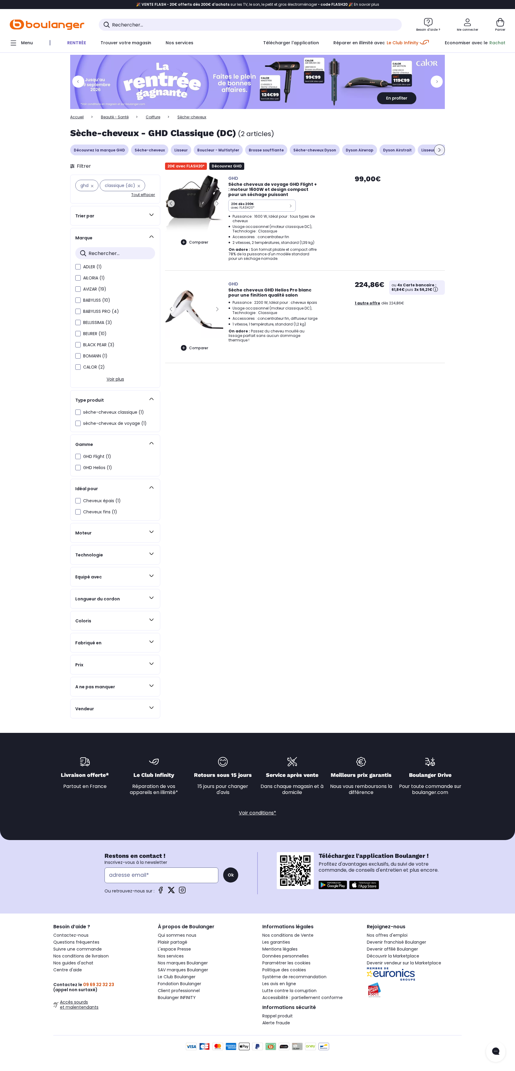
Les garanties (276, 942)
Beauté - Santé (115, 117)
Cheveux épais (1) (102, 501)
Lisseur (181, 150)
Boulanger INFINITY (177, 998)
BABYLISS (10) (96, 300)
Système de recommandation (294, 977)
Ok (231, 875)
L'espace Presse (174, 949)
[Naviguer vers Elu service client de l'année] (414, 990)
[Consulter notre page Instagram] (182, 892)
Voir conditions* (257, 812)
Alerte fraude (276, 1023)
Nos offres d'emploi (387, 935)
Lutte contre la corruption (289, 991)
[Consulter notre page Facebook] (160, 892)
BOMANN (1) (95, 356)
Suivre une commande (77, 949)
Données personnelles (285, 956)
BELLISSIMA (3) (97, 322)
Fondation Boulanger (179, 984)
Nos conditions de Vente (288, 935)
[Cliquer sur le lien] (257, 82)
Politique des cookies (284, 970)
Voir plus (115, 379)
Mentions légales (280, 949)
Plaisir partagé (172, 942)
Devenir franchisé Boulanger (396, 942)
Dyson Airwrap (359, 150)
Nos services (171, 956)
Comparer (198, 242)
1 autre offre (367, 303)
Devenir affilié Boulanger (392, 949)
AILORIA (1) (94, 278)
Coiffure (153, 117)
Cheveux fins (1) (100, 512)
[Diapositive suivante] (439, 150)
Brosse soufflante (266, 150)
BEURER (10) (95, 334)
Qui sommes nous (177, 935)
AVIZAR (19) (94, 289)
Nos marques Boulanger (183, 963)
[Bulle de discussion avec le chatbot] (495, 1051)
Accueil (77, 117)
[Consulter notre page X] (171, 892)
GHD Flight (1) (97, 456)
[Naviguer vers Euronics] (414, 974)
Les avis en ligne (279, 984)
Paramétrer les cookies (286, 963)
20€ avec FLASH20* (185, 166)
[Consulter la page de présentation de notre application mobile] (333, 885)
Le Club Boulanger (176, 977)
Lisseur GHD (432, 150)
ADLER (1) (92, 267)
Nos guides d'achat (73, 963)
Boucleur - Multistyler (218, 150)
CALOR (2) (94, 367)
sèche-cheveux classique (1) (113, 412)
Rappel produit (277, 1016)
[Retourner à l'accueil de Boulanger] (47, 25)
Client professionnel (179, 991)
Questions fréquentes (76, 942)
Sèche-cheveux (150, 150)
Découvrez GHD (227, 166)
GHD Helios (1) (97, 468)
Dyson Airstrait (397, 150)
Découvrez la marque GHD (99, 150)
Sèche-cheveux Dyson (314, 150)
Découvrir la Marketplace (393, 956)
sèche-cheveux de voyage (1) (115, 423)
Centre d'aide (67, 970)
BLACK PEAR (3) (98, 345)
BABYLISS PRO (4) (101, 311)
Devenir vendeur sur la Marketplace (404, 963)
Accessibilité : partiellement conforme (302, 998)
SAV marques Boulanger (183, 970)
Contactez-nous (71, 935)
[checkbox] (78, 266)
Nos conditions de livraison (81, 956)
